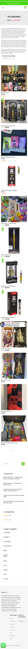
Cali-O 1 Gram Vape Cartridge (9, 190)
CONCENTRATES (7, 546)
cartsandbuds (7, 541)
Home (8, 20)
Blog (11, 638)
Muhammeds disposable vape (9, 442)
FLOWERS (5, 555)
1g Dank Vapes (5, 92)
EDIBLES (5, 550)
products (12, 40)
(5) (7, 515)
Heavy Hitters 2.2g (6, 254)
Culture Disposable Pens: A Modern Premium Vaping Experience (12, 490)
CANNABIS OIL (6, 537)
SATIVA (5, 565)
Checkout (12, 635)
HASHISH (5, 570)
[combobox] (22, 620)
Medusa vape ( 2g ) (6, 411)
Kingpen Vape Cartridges (8, 317)
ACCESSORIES (6, 532)
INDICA (5, 561)
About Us (12, 624)
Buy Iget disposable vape (8, 157)
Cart (11, 632)
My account (12, 629)
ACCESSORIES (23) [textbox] (22, 621)
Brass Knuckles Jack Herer (8, 125)
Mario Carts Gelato (6, 348)
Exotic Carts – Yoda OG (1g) (8, 223)
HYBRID (5, 556)
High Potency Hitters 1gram (8, 286)
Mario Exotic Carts (6, 380)
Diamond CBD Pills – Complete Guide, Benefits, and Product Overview (13, 478)
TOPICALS (5, 579)
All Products (12, 621)
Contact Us (12, 627)
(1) (6, 520)
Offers (5, 574)
